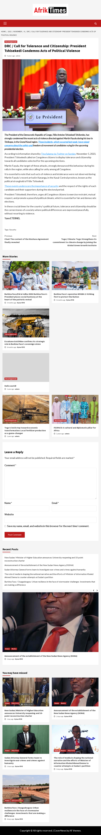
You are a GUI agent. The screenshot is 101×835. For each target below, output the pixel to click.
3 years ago (11, 56)
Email (55, 503)
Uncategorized (10, 42)
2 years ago (60, 434)
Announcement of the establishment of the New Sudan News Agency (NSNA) (39, 565)
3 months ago (11, 303)
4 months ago (61, 300)
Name (8, 503)
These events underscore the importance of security (31, 186)
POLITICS (15, 703)
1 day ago (10, 719)
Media (14, 649)
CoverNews (60, 830)
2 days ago (10, 659)
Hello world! (10, 386)
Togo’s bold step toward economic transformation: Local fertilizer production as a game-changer (25, 430)
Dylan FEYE (21, 303)
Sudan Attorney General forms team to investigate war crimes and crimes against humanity (44, 569)
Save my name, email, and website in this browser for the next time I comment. (48, 526)
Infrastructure (17, 801)
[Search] (95, 23)
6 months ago (11, 347)
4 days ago (10, 819)
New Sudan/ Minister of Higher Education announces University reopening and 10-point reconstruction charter (43, 559)
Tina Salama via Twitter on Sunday (58, 153)
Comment (10, 465)
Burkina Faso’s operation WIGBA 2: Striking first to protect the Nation (74, 295)
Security (12, 230)
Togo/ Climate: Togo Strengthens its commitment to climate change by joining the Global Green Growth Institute (75, 241)
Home (7, 649)
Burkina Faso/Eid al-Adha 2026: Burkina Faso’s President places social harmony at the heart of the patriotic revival (25, 297)
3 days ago (60, 769)
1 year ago (10, 389)
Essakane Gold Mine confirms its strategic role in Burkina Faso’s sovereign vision (24, 342)
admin (18, 56)
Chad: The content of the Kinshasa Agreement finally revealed (26, 239)
